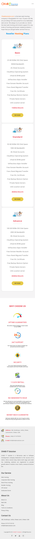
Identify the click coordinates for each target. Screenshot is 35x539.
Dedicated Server (6, 490)
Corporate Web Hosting (8, 480)
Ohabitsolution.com (8, 16)
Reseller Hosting (5, 485)
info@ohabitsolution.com (17, 440)
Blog (2, 505)
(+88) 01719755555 (15, 436)
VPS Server (4, 488)
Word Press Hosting (7, 482)
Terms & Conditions (7, 508)
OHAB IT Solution (17, 532)
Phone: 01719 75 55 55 (7, 523)
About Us (4, 500)
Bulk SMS (3, 502)
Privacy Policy (5, 510)
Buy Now (17, 115)
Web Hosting (5, 477)
